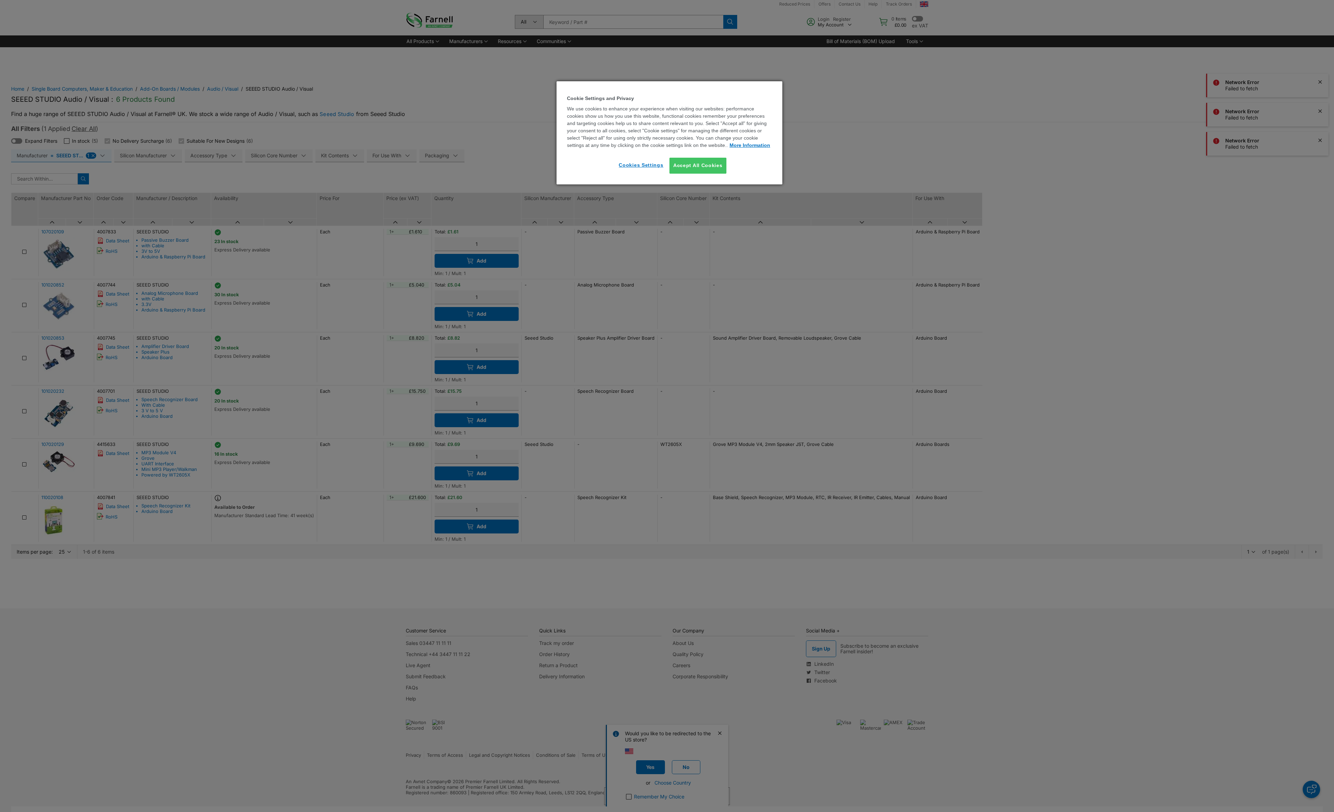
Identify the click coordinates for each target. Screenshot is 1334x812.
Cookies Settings (641, 165)
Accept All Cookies (698, 165)
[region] (669, 132)
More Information (750, 145)
